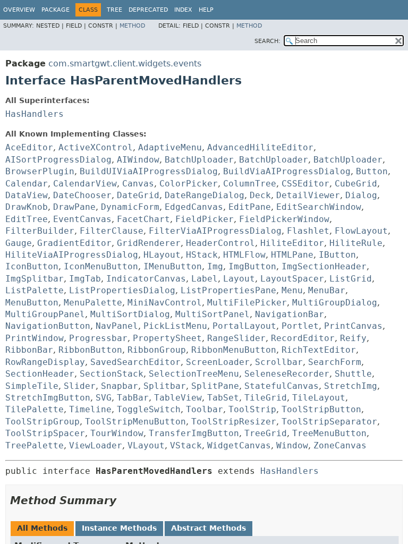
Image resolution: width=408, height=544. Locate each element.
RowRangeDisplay (45, 362)
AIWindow (138, 160)
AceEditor (29, 147)
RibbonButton (90, 350)
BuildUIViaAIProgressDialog (149, 171)
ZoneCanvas (340, 445)
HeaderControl (220, 243)
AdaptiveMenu (170, 147)
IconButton (31, 266)
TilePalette (34, 409)
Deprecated (148, 9)
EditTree (26, 219)
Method (132, 25)
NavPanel (117, 326)
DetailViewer (308, 195)
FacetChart (143, 219)
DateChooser (82, 195)
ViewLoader (95, 445)
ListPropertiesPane (228, 290)
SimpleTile (31, 386)
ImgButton (252, 266)
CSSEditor (305, 183)
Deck (260, 195)
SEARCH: (267, 41)
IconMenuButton (101, 266)
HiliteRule (355, 243)
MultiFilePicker (247, 303)
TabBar (133, 398)
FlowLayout (361, 231)
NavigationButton (47, 326)
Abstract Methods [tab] (208, 528)
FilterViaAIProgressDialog (215, 231)
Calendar (26, 183)
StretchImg (350, 386)
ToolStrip (252, 409)
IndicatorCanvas (146, 279)
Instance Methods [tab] (119, 528)
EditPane (249, 207)
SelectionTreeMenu (194, 374)
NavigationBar (289, 314)
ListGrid (350, 279)
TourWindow (116, 433)
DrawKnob (26, 207)
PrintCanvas (353, 326)
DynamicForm (130, 207)
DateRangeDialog (204, 195)
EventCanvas (82, 219)
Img (215, 266)
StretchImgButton (47, 398)
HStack (202, 255)
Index (183, 9)
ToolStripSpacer (45, 433)
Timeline (90, 409)
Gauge (18, 243)
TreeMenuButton (329, 433)
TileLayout (318, 398)
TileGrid (265, 398)
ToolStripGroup (42, 421)
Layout (239, 279)
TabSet (223, 398)
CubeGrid (356, 183)
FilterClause (111, 231)
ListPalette (34, 290)
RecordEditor (303, 338)
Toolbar (204, 409)
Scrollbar (279, 362)
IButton (337, 255)
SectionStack (111, 374)
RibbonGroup (157, 350)
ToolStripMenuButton (135, 421)
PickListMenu (175, 326)
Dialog (361, 195)
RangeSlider (236, 338)
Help (206, 9)
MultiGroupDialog (334, 303)
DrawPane (74, 207)
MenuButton (31, 303)
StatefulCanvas (281, 386)
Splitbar (164, 386)
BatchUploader (199, 160)
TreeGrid (265, 433)
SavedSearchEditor (135, 362)
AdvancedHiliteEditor (260, 147)
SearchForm (334, 362)
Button (372, 171)
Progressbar (98, 338)
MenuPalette (93, 303)
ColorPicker (188, 183)
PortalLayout (244, 326)
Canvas (138, 183)
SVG (104, 398)
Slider (80, 386)
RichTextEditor (319, 350)
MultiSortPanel (212, 314)
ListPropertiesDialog (122, 290)
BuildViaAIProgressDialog (287, 171)
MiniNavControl (165, 303)
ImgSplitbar (34, 279)
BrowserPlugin (39, 171)
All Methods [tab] (42, 528)
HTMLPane (292, 255)
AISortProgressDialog (58, 160)
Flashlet (308, 231)
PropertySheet (167, 338)
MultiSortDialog (130, 314)
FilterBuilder (39, 231)
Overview (19, 9)
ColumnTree (249, 183)
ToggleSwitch (149, 409)
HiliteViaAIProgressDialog (71, 255)
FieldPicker (204, 219)
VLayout (146, 445)
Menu (292, 290)
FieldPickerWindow (284, 219)
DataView (26, 195)
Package (55, 9)
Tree (114, 9)
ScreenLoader (218, 362)
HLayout (162, 255)
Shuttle (353, 374)
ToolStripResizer (233, 421)
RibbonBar (29, 350)
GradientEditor (74, 243)
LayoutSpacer (292, 279)
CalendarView (85, 183)
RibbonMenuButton (233, 350)
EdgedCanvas (194, 207)
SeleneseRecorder (286, 374)
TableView (178, 398)
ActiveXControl (95, 147)
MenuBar (326, 290)
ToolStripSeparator (329, 421)
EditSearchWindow (318, 207)
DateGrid (138, 195)
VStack (186, 445)
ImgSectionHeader (324, 266)
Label (204, 279)
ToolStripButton (321, 409)
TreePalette (34, 445)
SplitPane (215, 386)
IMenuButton (172, 266)
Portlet (300, 326)
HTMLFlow (244, 255)
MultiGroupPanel (45, 314)
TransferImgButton (194, 433)
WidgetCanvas (239, 445)
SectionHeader (39, 374)
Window (292, 445)
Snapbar (119, 386)
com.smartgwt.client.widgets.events (124, 63)
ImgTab (85, 279)
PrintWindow (34, 338)
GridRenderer (149, 243)
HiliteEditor (292, 243)
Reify (353, 338)
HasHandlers (34, 114)
